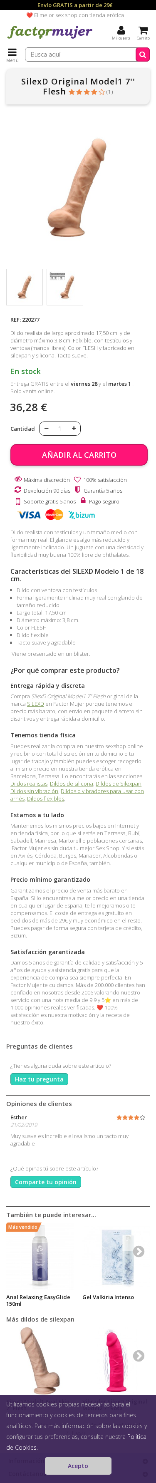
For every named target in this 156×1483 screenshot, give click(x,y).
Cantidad (22, 428)
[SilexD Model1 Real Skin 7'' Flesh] (40, 1361)
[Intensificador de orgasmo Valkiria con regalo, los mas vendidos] (116, 1256)
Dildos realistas (28, 783)
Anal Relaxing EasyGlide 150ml (38, 1300)
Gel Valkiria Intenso (108, 1297)
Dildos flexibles (45, 798)
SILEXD (35, 703)
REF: (15, 319)
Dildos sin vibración (34, 791)
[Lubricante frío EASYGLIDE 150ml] (40, 1256)
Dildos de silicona (71, 783)
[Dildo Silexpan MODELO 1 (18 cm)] (24, 287)
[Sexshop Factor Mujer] (50, 39)
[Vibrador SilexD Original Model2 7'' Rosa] (116, 1361)
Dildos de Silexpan (118, 783)
